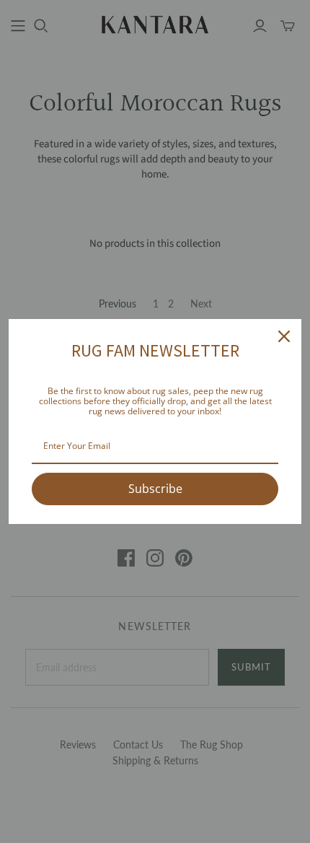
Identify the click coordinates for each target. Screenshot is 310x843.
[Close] (284, 336)
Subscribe (155, 489)
